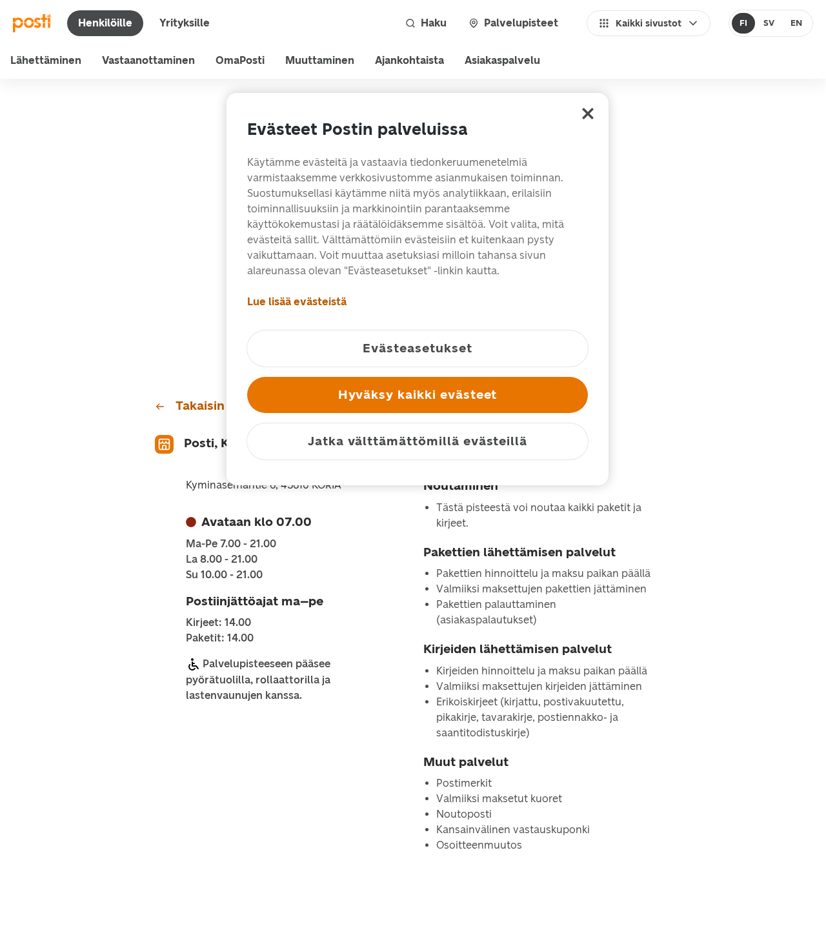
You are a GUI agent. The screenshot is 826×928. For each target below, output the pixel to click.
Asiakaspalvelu (502, 60)
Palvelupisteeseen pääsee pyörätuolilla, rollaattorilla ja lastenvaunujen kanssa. (258, 679)
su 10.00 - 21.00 (224, 575)
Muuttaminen (319, 60)
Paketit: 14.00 (220, 638)
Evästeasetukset (417, 348)
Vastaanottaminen (148, 60)
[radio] (744, 23)
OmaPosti (240, 60)
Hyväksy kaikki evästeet (418, 394)
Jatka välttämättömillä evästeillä (417, 441)
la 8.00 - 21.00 (221, 559)
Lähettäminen (45, 60)
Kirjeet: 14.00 (218, 623)
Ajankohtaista (409, 60)
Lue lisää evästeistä (297, 302)
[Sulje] (588, 113)
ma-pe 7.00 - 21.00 (231, 544)
